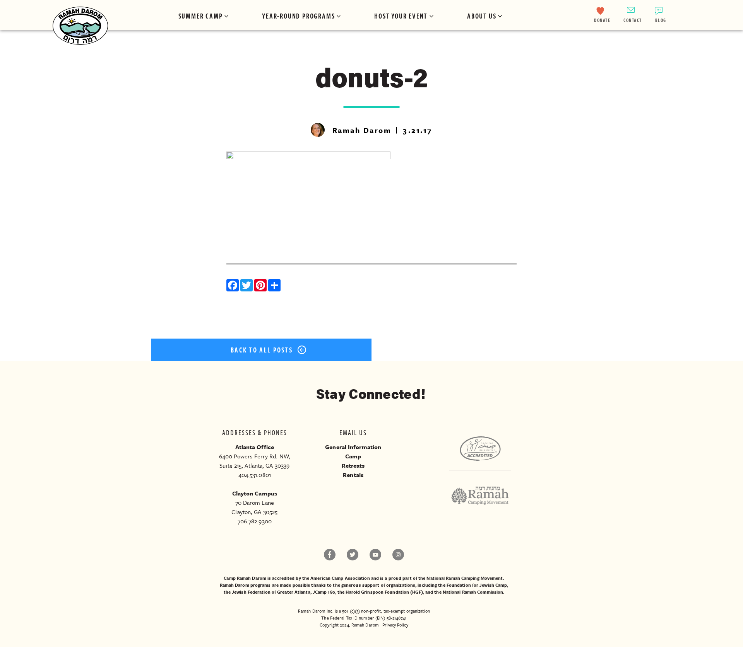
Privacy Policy (395, 624)
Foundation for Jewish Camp (477, 585)
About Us (481, 16)
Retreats (353, 465)
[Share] (275, 286)
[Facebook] (233, 286)
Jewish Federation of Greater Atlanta (271, 592)
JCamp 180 (324, 592)
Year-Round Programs (298, 16)
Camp (353, 456)
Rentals (353, 474)
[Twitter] (247, 286)
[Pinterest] (261, 286)
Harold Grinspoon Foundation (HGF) (384, 592)
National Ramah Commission (473, 592)
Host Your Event (401, 16)
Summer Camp (200, 16)
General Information (353, 447)
